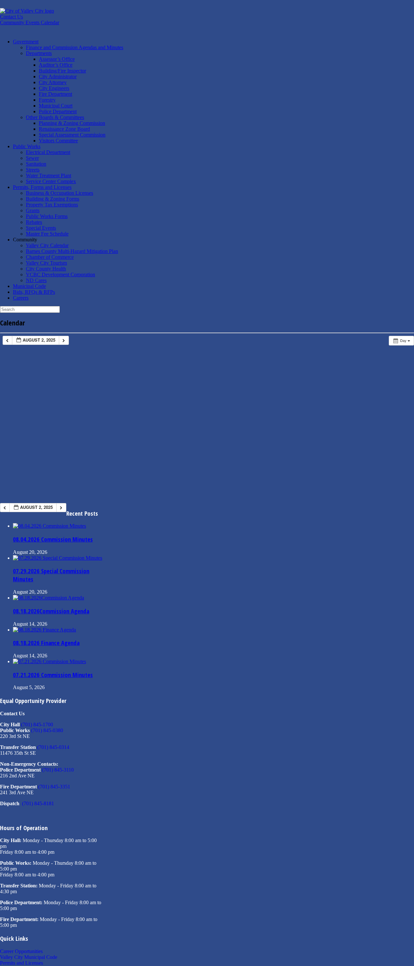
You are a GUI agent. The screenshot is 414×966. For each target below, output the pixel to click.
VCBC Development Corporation (60, 274)
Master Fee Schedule (47, 233)
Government (25, 41)
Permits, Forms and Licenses (42, 187)
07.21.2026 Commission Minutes (53, 675)
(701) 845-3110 (58, 770)
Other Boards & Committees (55, 117)
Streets (32, 169)
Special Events (41, 228)
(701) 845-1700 (37, 724)
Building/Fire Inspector (62, 70)
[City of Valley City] (27, 11)
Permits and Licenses (21, 963)
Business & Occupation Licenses (59, 193)
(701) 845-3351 (54, 786)
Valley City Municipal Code (28, 957)
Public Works (26, 146)
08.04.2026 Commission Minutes (53, 539)
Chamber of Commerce (50, 257)
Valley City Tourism (46, 263)
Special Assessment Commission (72, 134)
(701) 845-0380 (47, 730)
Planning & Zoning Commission (72, 123)
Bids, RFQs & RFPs (34, 292)
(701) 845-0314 (53, 747)
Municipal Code (29, 286)
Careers (20, 298)
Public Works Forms (47, 216)
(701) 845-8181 (38, 803)
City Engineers (54, 88)
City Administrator (58, 76)
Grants (32, 210)
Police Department (58, 111)
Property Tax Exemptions (52, 204)
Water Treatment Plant (48, 175)
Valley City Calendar (47, 245)
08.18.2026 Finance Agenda (46, 643)
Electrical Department (48, 152)
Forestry (47, 100)
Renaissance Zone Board (64, 129)
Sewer (32, 158)
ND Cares (36, 280)
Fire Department (55, 94)
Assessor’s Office (57, 59)
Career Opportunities (21, 951)
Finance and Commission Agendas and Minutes (74, 47)
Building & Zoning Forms (52, 199)
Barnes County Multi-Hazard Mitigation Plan (72, 251)
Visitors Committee (58, 140)
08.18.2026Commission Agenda (51, 611)
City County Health (46, 268)
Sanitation (36, 164)
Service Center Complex (51, 181)
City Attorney (53, 82)
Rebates (34, 222)
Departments (39, 53)
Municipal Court (55, 105)
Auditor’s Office (55, 65)
